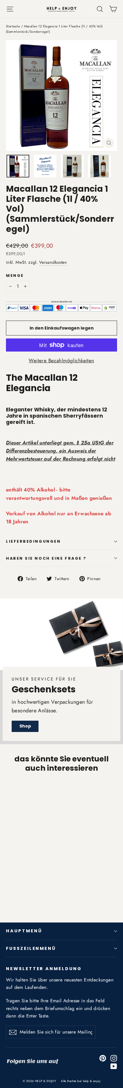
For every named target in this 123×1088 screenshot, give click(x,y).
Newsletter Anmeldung (44, 969)
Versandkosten (53, 262)
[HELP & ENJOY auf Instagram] (113, 1058)
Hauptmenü (24, 931)
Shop (25, 726)
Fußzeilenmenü (31, 948)
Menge (15, 275)
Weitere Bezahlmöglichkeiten (61, 360)
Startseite (13, 26)
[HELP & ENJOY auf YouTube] (113, 1066)
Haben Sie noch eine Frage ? (46, 558)
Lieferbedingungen (33, 541)
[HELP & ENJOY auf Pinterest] (102, 1058)
